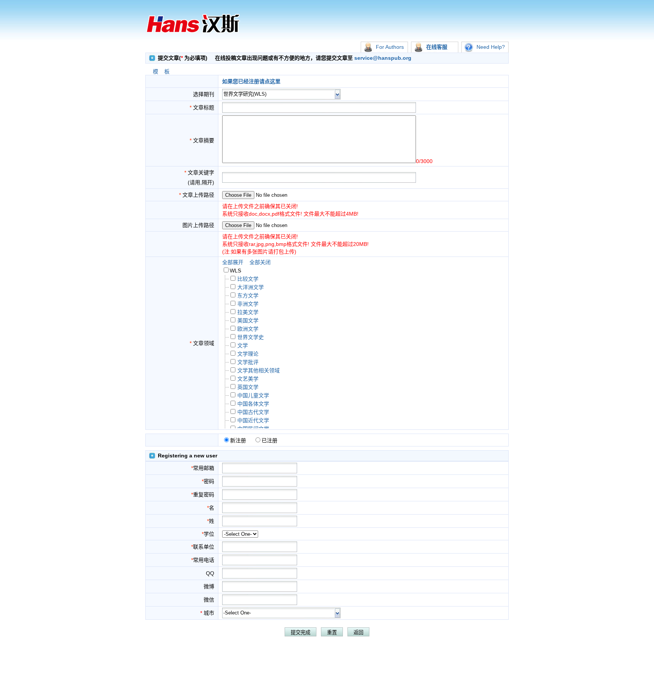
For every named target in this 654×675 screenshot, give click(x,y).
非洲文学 (247, 304)
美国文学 (247, 320)
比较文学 (247, 279)
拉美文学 (247, 312)
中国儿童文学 (253, 395)
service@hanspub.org (382, 58)
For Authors (390, 47)
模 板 (161, 71)
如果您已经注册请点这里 (251, 81)
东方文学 (247, 295)
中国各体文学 (253, 404)
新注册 (238, 440)
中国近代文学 (253, 420)
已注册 (269, 440)
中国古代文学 (253, 412)
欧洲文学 (247, 329)
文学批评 (247, 362)
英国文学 (247, 387)
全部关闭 (260, 262)
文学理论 (247, 354)
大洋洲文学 (250, 287)
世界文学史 (250, 337)
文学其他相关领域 (258, 370)
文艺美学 (247, 379)
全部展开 (232, 262)
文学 (242, 345)
